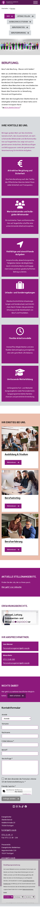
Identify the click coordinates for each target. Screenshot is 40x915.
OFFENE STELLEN (23, 16)
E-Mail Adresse (8, 741)
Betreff (4, 750)
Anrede (4, 714)
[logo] (10, 2)
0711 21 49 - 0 (7, 835)
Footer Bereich (5, 811)
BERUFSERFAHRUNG (18, 33)
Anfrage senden (9, 799)
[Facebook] (26, 806)
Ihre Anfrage (7, 758)
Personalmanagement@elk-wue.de (16, 648)
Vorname (5, 723)
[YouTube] (14, 806)
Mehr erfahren (15, 695)
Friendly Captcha (9, 786)
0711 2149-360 (9, 659)
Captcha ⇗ (27, 793)
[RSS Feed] (20, 806)
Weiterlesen (12, 463)
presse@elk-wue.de (8, 858)
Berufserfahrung (13, 541)
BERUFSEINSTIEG (18, 27)
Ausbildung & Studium (16, 454)
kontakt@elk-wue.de (9, 830)
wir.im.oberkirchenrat (12, 107)
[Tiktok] (23, 806)
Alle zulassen (7, 896)
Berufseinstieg (12, 497)
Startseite (5, 8)
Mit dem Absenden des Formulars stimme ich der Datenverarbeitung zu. (19, 780)
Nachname (6, 732)
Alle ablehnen (28, 897)
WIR (8, 16)
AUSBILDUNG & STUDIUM (18, 21)
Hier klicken (19, 791)
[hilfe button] (35, 2)
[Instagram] (17, 806)
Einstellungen (17, 897)
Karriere (12, 8)
